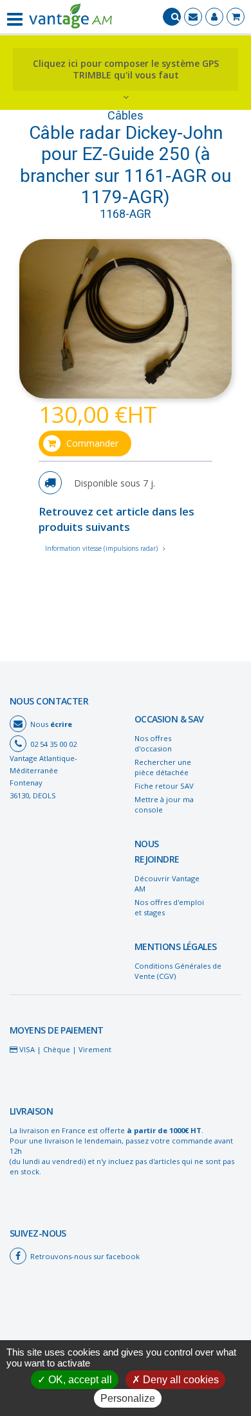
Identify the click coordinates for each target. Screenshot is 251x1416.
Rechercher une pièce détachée (163, 767)
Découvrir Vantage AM (167, 883)
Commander (92, 443)
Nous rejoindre (157, 851)
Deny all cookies (179, 1379)
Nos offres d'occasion (153, 743)
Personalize (127, 1398)
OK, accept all (79, 1379)
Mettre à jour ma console (164, 804)
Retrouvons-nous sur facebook (85, 1256)
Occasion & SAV (169, 719)
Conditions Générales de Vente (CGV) (178, 971)
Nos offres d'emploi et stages (169, 907)
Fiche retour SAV (164, 786)
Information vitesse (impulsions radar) (102, 548)
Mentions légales (176, 946)
